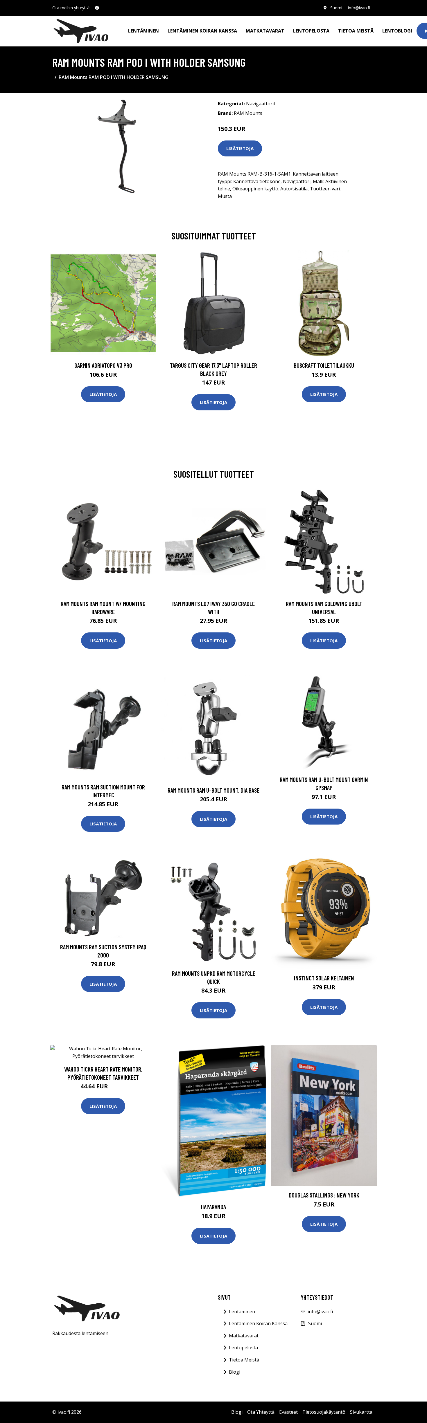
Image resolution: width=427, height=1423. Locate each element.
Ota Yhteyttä (260, 1412)
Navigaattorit (260, 103)
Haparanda (213, 1206)
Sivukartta (361, 1412)
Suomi (336, 7)
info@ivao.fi (359, 7)
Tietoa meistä (356, 31)
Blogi (234, 1372)
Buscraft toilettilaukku (324, 365)
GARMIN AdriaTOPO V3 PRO (103, 365)
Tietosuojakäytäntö (323, 1412)
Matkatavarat (265, 31)
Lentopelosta (311, 31)
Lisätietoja (240, 148)
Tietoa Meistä (244, 1360)
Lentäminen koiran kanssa (202, 31)
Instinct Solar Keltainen (324, 978)
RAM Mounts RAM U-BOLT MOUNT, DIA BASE (213, 790)
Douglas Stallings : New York (324, 1195)
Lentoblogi (397, 31)
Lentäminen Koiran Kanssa (258, 1323)
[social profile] (97, 7)
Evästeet (288, 1412)
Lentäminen (143, 31)
